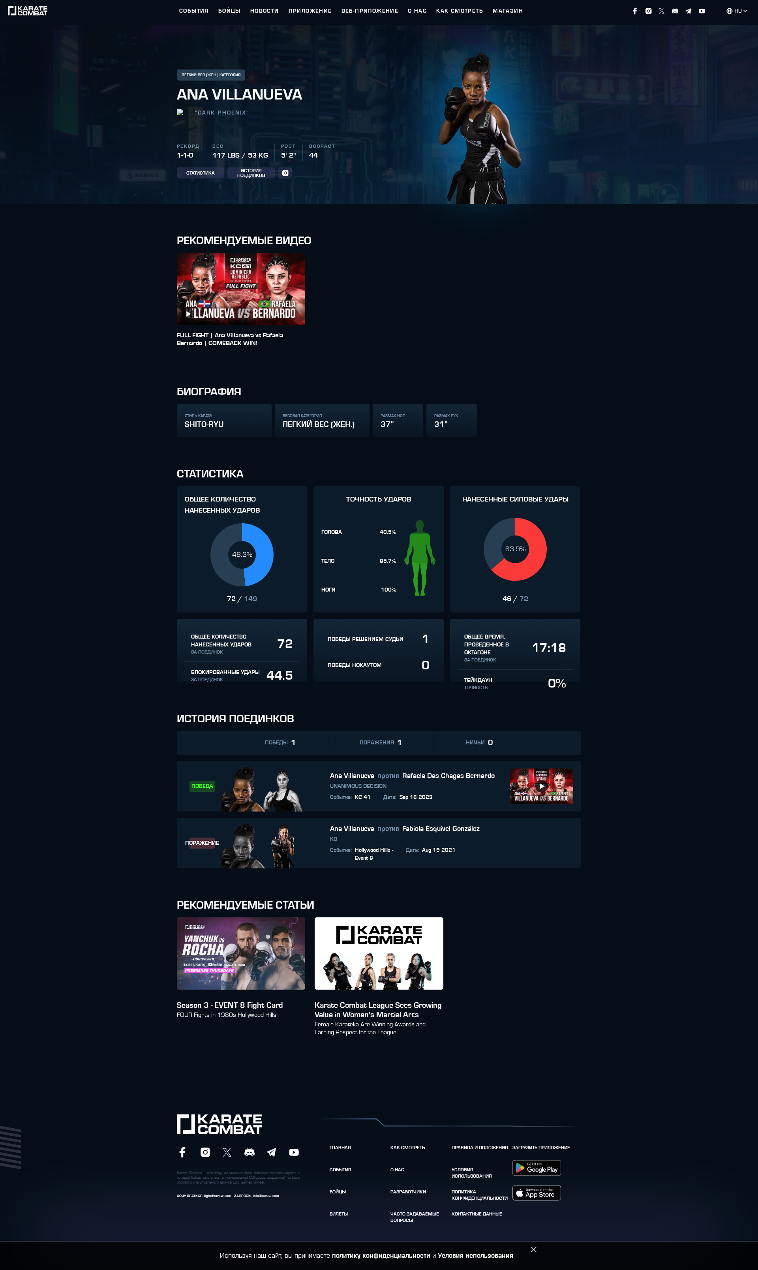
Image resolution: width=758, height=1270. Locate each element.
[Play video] (188, 314)
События (340, 1169)
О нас (397, 1169)
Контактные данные (477, 1214)
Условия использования (472, 1172)
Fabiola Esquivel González (441, 828)
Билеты (339, 1214)
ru (738, 11)
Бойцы (338, 1191)
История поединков (251, 173)
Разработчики (408, 1191)
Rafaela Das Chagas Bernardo (448, 776)
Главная (340, 1147)
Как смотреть (407, 1147)
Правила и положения (480, 1147)
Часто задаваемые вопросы (414, 1217)
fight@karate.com (217, 1196)
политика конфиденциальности (480, 1194)
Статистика (200, 173)
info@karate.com (266, 1196)
